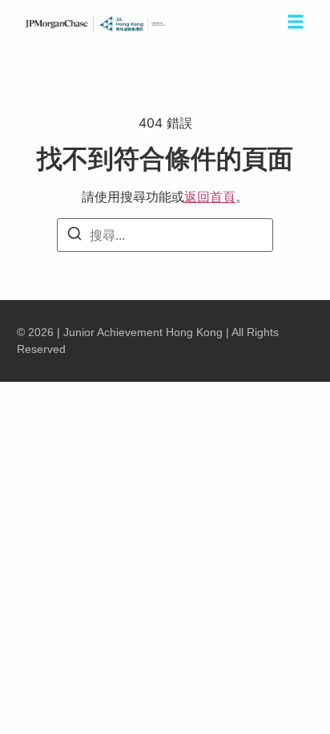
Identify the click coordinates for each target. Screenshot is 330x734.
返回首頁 (209, 197)
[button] (295, 24)
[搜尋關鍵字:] (165, 235)
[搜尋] (74, 236)
